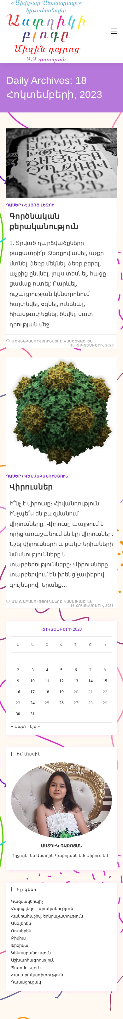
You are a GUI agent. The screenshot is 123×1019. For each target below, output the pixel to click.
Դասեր (13, 205)
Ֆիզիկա (19, 945)
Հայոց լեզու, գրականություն (42, 908)
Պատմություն (26, 967)
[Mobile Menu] (95, 31)
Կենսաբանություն (46, 476)
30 (18, 714)
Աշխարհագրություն (33, 960)
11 (47, 681)
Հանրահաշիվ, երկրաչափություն (47, 916)
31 (32, 714)
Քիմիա (18, 938)
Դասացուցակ (26, 982)
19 (61, 692)
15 (105, 681)
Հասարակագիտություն (37, 975)
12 (61, 681)
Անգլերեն (21, 923)
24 (32, 703)
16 (18, 692)
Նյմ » (35, 726)
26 (61, 703)
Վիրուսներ (31, 486)
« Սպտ (18, 726)
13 (76, 681)
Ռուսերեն (21, 931)
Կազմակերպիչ (27, 901)
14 (90, 681)
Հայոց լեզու (39, 205)
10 (32, 681)
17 (32, 692)
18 (47, 692)
